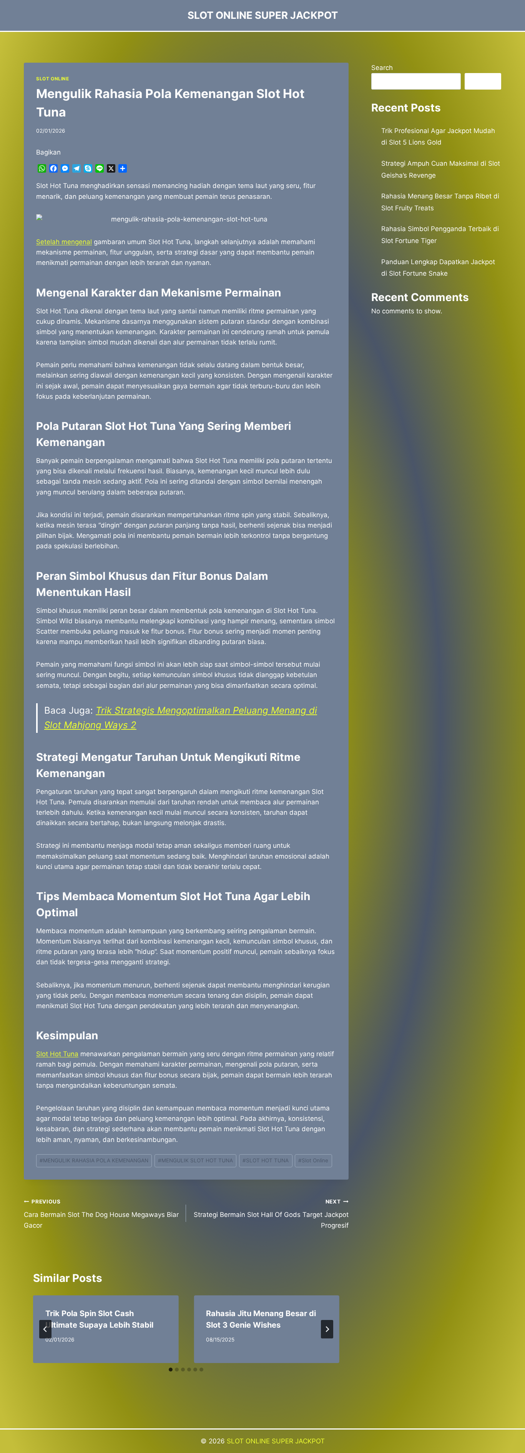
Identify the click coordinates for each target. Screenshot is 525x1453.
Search (382, 68)
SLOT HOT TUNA (266, 1160)
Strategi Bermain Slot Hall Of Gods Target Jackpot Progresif (271, 1213)
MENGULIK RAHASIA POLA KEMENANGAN (94, 1160)
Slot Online (313, 1160)
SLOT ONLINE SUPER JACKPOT (276, 1441)
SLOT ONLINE (52, 79)
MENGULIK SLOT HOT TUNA (195, 1160)
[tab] (171, 1369)
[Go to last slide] (45, 1329)
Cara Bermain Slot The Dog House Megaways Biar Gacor (101, 1213)
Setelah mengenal (64, 242)
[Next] (327, 1329)
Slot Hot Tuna (57, 1054)
